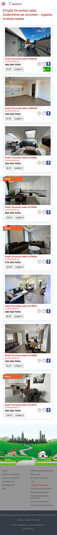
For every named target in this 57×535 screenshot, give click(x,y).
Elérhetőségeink (8, 485)
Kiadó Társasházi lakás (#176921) (21, 306)
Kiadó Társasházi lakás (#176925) (21, 207)
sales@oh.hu (28, 529)
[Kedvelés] (44, 64)
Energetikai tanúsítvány (39, 478)
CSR (32, 482)
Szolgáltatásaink (8, 482)
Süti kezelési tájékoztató (40, 502)
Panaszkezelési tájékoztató (41, 489)
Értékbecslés (35, 474)
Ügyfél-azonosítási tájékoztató (42, 505)
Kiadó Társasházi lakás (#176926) (21, 157)
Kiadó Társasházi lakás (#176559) (21, 355)
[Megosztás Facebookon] (48, 64)
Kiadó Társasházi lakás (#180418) (21, 108)
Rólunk (5, 471)
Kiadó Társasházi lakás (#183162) (21, 59)
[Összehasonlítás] (39, 64)
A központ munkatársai (10, 478)
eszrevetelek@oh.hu (36, 525)
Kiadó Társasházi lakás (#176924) (21, 256)
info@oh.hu (22, 525)
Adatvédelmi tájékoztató (40, 492)
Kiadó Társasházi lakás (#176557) (21, 405)
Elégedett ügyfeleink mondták (42, 471)
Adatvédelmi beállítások (40, 485)
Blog (4, 489)
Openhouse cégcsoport (11, 474)
